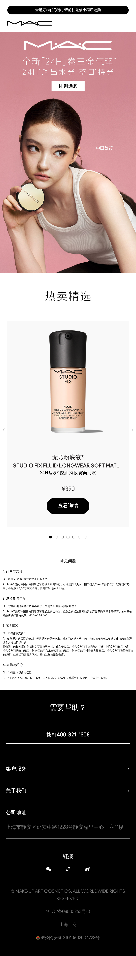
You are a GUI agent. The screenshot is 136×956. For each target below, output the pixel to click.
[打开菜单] (124, 23)
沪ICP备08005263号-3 (68, 911)
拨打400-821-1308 (68, 734)
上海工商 (68, 925)
